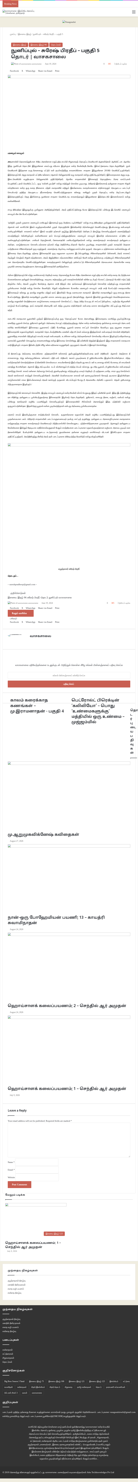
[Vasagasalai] (69, 21)
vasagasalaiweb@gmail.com (122, 1412)
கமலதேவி (8, 1387)
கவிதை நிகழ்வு (14, 1293)
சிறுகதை (68, 1387)
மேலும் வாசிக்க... (90, 1458)
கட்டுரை (126, 1381)
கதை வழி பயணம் (16, 1289)
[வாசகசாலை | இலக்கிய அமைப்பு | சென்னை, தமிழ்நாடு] (18, 12)
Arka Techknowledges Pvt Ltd (100, 1472)
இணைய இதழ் (19, 44)
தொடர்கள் (56, 44)
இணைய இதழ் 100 (56, 1381)
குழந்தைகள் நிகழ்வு (17, 1280)
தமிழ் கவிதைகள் (84, 1387)
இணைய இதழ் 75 (36, 1381)
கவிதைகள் (8, 1350)
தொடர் (98, 1387)
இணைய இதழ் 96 (39, 44)
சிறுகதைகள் (8, 1358)
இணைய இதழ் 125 (97, 1381)
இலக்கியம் (114, 1381)
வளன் (24, 1393)
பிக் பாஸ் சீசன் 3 (11, 1393)
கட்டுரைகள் (8, 1354)
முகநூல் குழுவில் (74, 1412)
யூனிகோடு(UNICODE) (53, 1416)
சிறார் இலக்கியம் (38, 1387)
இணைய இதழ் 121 (76, 1381)
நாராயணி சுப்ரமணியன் (115, 1387)
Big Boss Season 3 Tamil (14, 1381)
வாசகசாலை (37, 1393)
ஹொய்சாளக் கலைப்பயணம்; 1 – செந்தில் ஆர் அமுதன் (33, 1245)
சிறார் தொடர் (55, 1387)
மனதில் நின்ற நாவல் (17, 1284)
